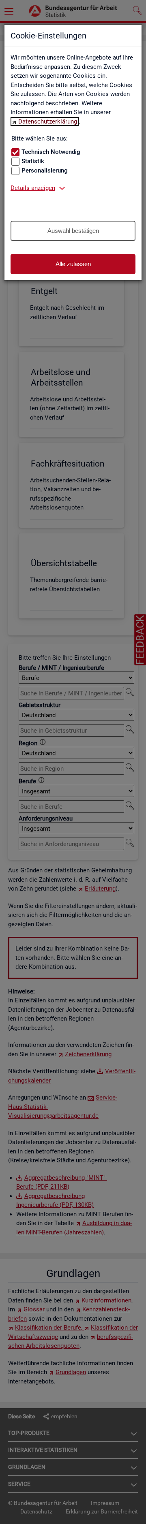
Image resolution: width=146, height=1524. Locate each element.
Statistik (32, 161)
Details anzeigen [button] (33, 188)
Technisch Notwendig (50, 152)
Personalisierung (44, 170)
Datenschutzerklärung (47, 121)
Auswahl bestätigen (73, 230)
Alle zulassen (73, 263)
